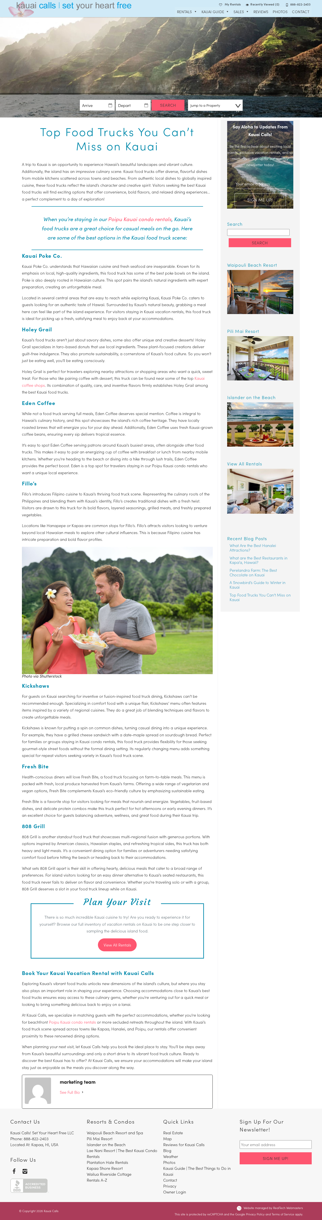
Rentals (184, 11)
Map (167, 1138)
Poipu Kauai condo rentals (140, 218)
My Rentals (233, 4)
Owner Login (174, 1192)
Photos (280, 11)
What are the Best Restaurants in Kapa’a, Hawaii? (258, 560)
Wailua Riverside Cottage (109, 1174)
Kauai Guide (213, 11)
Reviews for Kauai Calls (184, 1144)
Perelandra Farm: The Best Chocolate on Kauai (253, 572)
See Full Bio (70, 1092)
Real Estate (173, 1132)
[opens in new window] (14, 1171)
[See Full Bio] (82, 1092)
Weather (170, 1156)
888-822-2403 (300, 4)
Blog (167, 1150)
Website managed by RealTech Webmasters (273, 1208)
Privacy (169, 1186)
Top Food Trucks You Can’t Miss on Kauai (260, 597)
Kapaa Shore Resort (105, 1168)
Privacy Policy (255, 1214)
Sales (239, 11)
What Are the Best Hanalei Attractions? (253, 548)
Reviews (260, 11)
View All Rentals (117, 945)
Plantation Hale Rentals (107, 1162)
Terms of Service (283, 1214)
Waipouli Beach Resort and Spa (115, 1132)
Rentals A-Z (97, 1180)
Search (168, 105)
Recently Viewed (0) (264, 4)
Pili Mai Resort (99, 1138)
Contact (300, 11)
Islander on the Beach (106, 1144)
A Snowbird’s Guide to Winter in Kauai (257, 585)
